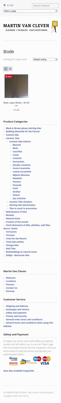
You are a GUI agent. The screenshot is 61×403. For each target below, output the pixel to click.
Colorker (17, 158)
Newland (17, 178)
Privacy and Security (16, 316)
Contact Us (11, 287)
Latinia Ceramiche (22, 171)
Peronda (17, 185)
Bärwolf (17, 144)
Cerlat (16, 154)
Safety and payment (16, 312)
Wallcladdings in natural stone (21, 251)
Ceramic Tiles (12, 138)
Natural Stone (13, 218)
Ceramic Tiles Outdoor (20, 201)
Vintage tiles (12, 245)
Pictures (10, 284)
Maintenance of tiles (16, 211)
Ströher (16, 191)
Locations (11, 281)
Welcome (10, 277)
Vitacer (16, 195)
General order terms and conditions (24, 319)
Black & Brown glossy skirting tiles (23, 128)
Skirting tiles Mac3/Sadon (22, 205)
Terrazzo (10, 235)
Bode (15, 148)
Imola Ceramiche (21, 168)
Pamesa (17, 181)
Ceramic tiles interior (20, 141)
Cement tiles (12, 134)
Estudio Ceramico (22, 165)
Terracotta (11, 231)
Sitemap (10, 291)
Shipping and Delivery (17, 306)
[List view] (10, 68)
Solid (15, 188)
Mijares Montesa (21, 175)
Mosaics (10, 215)
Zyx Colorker (19, 198)
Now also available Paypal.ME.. (19, 370)
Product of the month (17, 221)
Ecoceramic (18, 161)
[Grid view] (5, 68)
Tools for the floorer (16, 238)
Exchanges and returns (17, 309)
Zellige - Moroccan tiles (17, 255)
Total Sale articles (15, 241)
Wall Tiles (11, 248)
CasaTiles (17, 151)
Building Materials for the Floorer (23, 131)
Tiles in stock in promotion (23, 208)
